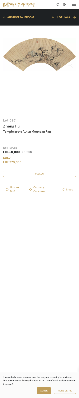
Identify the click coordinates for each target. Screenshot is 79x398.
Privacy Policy (29, 380)
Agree (44, 390)
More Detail (65, 390)
